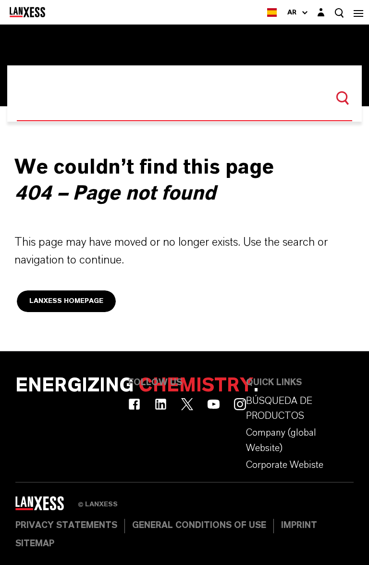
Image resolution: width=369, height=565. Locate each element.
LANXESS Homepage (66, 301)
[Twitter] (187, 404)
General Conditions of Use (199, 525)
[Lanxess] (46, 506)
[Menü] (358, 12)
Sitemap (34, 544)
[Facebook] (134, 404)
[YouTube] (214, 404)
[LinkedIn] (161, 404)
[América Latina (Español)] (271, 12)
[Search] (342, 98)
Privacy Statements (66, 525)
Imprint (299, 525)
